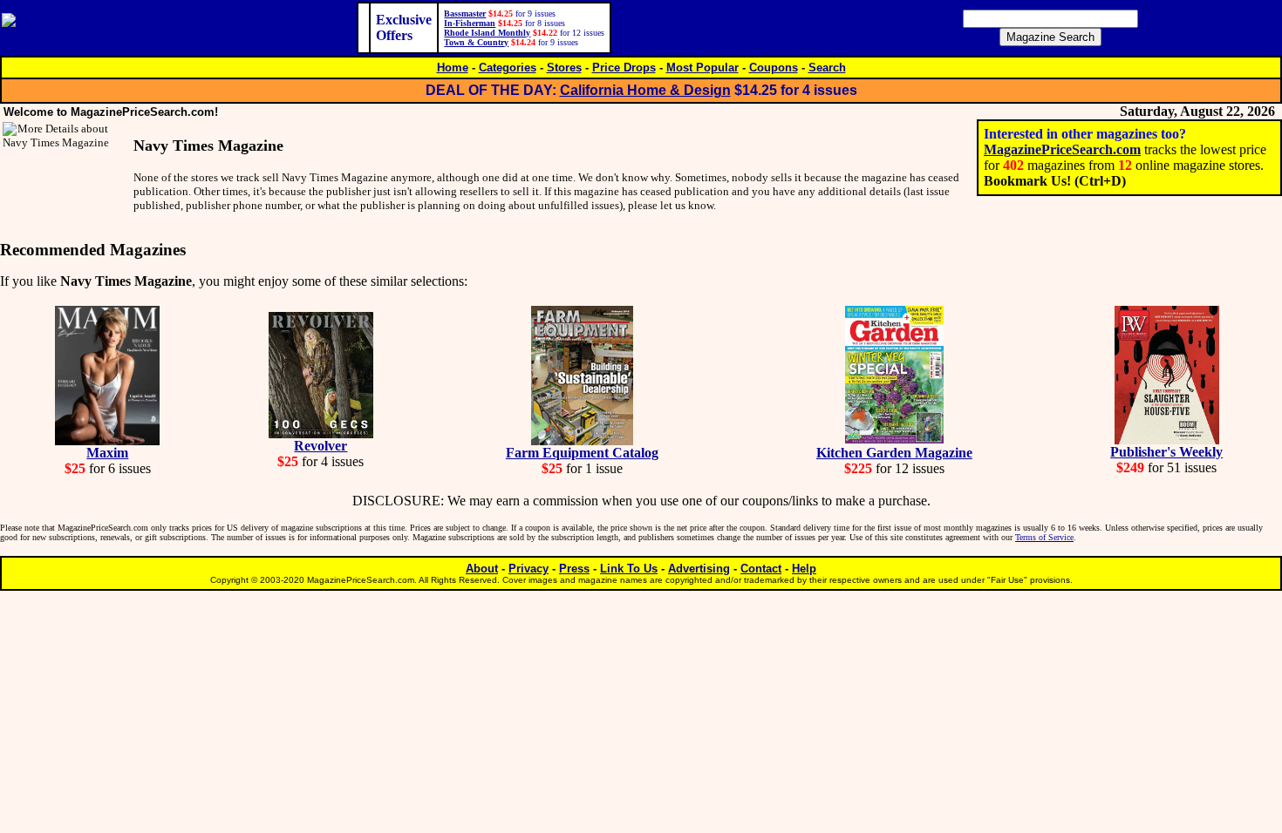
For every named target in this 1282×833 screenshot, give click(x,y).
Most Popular (702, 67)
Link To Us (629, 568)
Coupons (773, 67)
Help (804, 568)
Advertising (699, 568)
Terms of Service (1044, 537)
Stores (564, 67)
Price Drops (624, 67)
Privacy (528, 568)
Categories (507, 67)
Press (574, 568)
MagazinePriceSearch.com (1062, 149)
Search (827, 67)
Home (452, 67)
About (482, 568)
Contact (760, 568)
